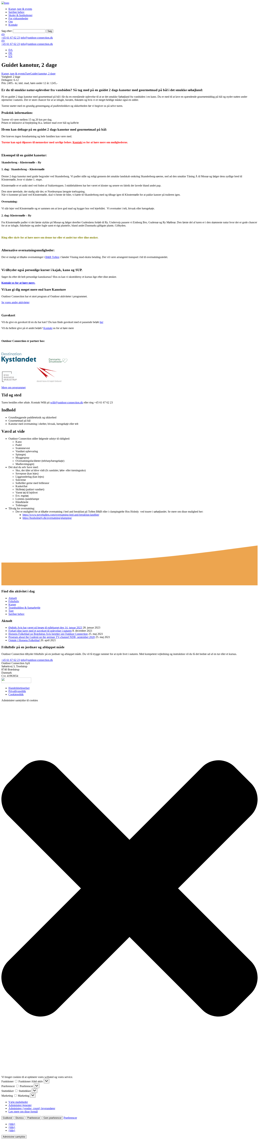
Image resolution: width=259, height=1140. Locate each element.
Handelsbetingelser (19, 688)
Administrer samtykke (14, 1136)
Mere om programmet (13, 387)
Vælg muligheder (18, 1102)
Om (10, 21)
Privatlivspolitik (17, 691)
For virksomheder (18, 18)
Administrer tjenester (20, 1105)
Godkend (7, 1118)
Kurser (12, 604)
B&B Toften (52, 257)
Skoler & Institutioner (20, 15)
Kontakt (12, 24)
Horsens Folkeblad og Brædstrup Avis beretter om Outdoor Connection (48, 633)
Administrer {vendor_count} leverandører (31, 1108)
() (3, 34)
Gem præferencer (52, 1118)
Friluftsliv (13, 601)
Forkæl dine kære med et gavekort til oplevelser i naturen (40, 630)
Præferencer (33, 1118)
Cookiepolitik (16, 694)
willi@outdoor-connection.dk (66, 402)
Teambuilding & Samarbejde (24, 607)
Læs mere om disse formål (23, 1111)
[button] (129, 888)
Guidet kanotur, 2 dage (43, 73)
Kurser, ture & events (20, 8)
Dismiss (20, 1118)
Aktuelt (12, 598)
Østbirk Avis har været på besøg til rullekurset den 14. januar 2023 (45, 627)
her (101, 322)
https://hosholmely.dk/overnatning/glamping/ (47, 517)
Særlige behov (16, 12)
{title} (11, 1124)
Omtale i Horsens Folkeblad (24, 640)
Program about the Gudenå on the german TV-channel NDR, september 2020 (51, 637)
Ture (27, 73)
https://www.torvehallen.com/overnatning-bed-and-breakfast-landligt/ (61, 514)
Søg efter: (6, 30)
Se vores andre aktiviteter (15, 302)
